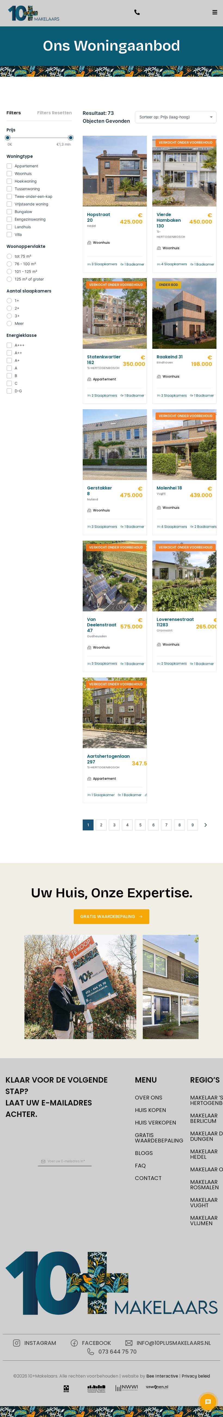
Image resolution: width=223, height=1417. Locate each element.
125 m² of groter (29, 279)
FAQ (140, 1165)
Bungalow (23, 211)
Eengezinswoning (30, 219)
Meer (19, 323)
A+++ (19, 345)
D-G (18, 391)
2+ (17, 308)
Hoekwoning (26, 181)
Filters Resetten (54, 113)
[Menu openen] (208, 1402)
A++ (18, 352)
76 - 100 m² (25, 263)
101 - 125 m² (26, 271)
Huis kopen (150, 1110)
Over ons (148, 1097)
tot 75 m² (23, 256)
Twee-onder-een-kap (33, 196)
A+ (17, 360)
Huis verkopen (155, 1122)
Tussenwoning (27, 188)
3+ (17, 315)
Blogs (144, 1153)
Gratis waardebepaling (157, 1137)
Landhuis (23, 226)
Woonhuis (23, 173)
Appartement (26, 166)
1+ (17, 300)
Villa (18, 234)
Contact (148, 1178)
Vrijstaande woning (31, 204)
